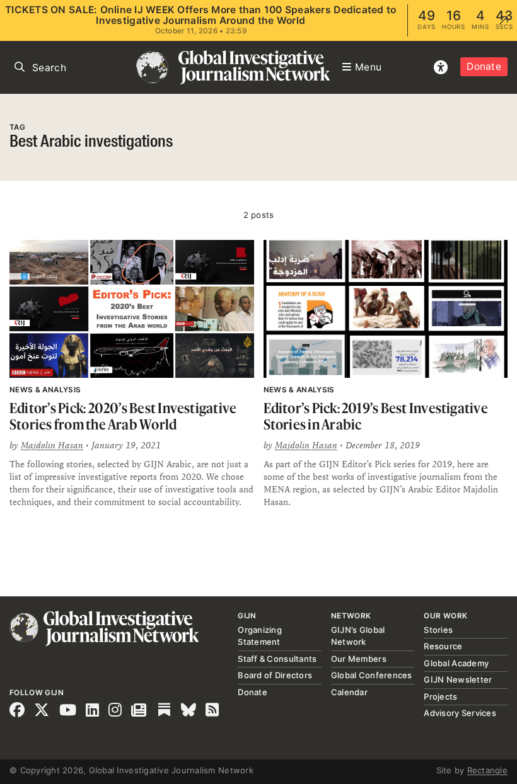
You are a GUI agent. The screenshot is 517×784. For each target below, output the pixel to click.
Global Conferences (371, 675)
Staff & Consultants (277, 659)
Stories (438, 630)
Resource (443, 646)
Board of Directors (275, 675)
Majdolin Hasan (52, 445)
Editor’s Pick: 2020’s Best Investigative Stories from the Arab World (122, 416)
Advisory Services (460, 713)
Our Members (358, 659)
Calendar (349, 692)
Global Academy (456, 663)
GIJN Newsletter (458, 679)
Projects (440, 696)
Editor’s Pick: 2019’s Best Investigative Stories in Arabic (376, 416)
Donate (484, 66)
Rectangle (487, 770)
